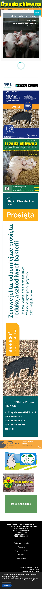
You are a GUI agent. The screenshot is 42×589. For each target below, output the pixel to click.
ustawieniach (6, 582)
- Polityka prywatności (21, 543)
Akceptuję (7, 585)
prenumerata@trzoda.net (30, 571)
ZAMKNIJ (37, 13)
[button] (21, 114)
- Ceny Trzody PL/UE (21, 551)
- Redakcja (21, 547)
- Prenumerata (21, 559)
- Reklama (21, 555)
